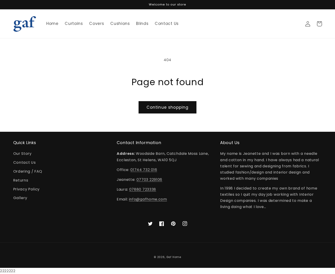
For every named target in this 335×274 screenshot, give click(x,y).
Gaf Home (173, 257)
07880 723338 (142, 189)
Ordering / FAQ (27, 171)
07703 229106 (149, 179)
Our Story (22, 153)
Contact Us (24, 162)
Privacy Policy (26, 189)
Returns (20, 180)
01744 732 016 (143, 169)
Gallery (20, 197)
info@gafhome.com (148, 199)
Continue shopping (168, 107)
